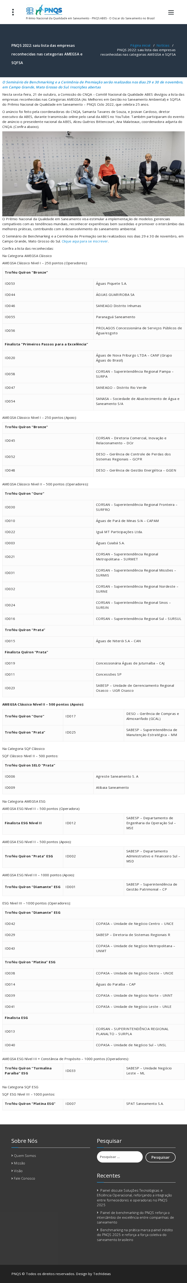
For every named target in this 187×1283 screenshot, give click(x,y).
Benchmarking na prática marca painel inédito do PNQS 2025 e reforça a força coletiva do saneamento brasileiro (135, 1235)
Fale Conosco (24, 1178)
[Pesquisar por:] (120, 1157)
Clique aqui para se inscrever (85, 241)
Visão (18, 1170)
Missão (19, 1163)
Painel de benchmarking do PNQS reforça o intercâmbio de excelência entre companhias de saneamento (135, 1217)
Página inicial (140, 45)
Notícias (162, 45)
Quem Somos (25, 1155)
